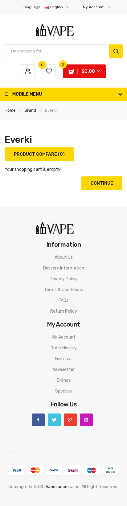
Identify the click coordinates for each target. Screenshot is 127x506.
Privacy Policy (64, 279)
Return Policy (63, 311)
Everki (51, 110)
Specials (63, 391)
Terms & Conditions (63, 289)
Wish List (63, 358)
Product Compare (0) (39, 154)
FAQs (63, 300)
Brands (64, 380)
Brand (30, 110)
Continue (102, 183)
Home (10, 110)
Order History (64, 348)
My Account (64, 337)
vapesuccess (59, 486)
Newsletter (63, 369)
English (43, 7)
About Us (64, 257)
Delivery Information (63, 268)
